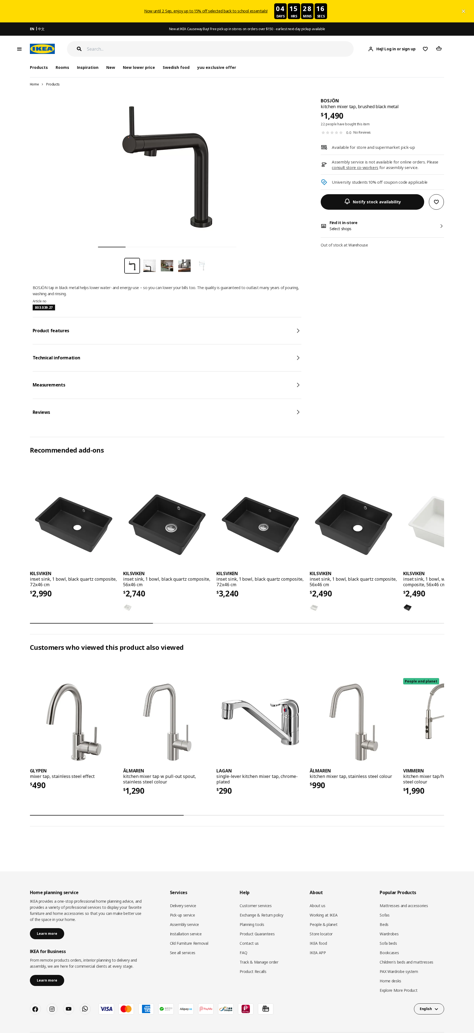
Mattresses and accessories (404, 905)
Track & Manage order (259, 962)
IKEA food (318, 943)
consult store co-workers (355, 167)
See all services (182, 952)
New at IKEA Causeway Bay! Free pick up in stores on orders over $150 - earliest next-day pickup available (247, 29)
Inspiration (88, 67)
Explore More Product (398, 990)
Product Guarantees (257, 933)
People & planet (323, 924)
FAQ (243, 952)
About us (317, 905)
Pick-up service (182, 915)
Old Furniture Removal (189, 943)
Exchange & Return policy (261, 915)
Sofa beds (388, 943)
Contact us (249, 943)
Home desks (390, 980)
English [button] (426, 1008)
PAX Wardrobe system (399, 971)
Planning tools (252, 924)
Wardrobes (389, 933)
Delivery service (183, 905)
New (110, 67)
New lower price (139, 67)
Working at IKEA (323, 915)
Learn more (47, 933)
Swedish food (176, 67)
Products (53, 84)
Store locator (321, 933)
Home (34, 84)
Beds (384, 924)
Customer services (255, 905)
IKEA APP (318, 952)
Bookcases (389, 952)
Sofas (384, 915)
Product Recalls (253, 971)
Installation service (186, 933)
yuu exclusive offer (216, 67)
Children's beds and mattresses (406, 962)
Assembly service (184, 924)
